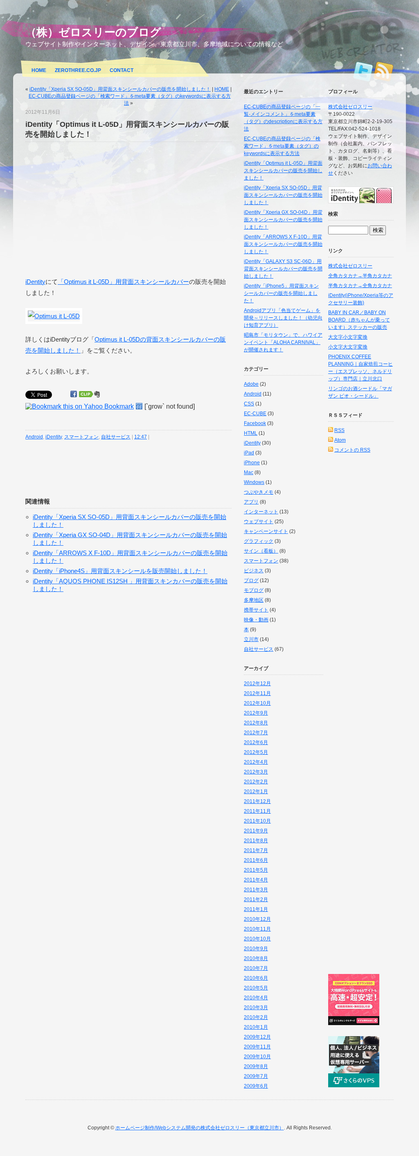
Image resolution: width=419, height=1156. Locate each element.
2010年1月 (256, 1027)
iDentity (35, 281)
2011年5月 (256, 870)
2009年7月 (256, 1076)
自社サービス (116, 437)
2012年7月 (256, 732)
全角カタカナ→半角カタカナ (360, 276)
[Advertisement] (94, 209)
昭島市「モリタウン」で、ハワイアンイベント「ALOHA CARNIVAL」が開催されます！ (283, 342)
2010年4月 (256, 998)
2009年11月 (257, 1047)
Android (34, 437)
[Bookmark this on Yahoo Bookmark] (79, 406)
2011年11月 (257, 811)
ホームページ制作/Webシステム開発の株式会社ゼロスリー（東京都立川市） (199, 1128)
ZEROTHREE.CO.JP (78, 70)
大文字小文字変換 (347, 337)
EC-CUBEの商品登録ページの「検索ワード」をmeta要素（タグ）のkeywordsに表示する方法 (282, 146)
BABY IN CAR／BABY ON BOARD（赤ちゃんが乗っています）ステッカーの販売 (359, 320)
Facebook (255, 423)
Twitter (363, 69)
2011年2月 (256, 899)
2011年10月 (257, 821)
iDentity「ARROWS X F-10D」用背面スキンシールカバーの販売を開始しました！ (283, 244)
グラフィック (258, 541)
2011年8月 (256, 840)
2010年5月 (256, 988)
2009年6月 (256, 1086)
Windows (254, 482)
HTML (250, 433)
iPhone (252, 463)
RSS (383, 69)
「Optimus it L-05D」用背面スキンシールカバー (123, 281)
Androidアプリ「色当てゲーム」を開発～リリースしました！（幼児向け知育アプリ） (283, 318)
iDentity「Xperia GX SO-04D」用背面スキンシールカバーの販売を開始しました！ (283, 219)
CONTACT (121, 70)
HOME (39, 70)
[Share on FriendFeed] (139, 406)
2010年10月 (257, 939)
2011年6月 (256, 860)
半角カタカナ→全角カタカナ (360, 285)
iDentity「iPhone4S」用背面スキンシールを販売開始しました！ (120, 570)
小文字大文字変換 (347, 347)
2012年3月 (256, 772)
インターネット (261, 512)
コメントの (352, 450)
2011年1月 (256, 909)
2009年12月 (257, 1037)
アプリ (251, 502)
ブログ (251, 580)
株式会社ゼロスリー (350, 107)
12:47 (140, 437)
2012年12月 (257, 683)
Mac (248, 472)
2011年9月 (256, 831)
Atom (340, 440)
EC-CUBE (255, 413)
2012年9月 (256, 713)
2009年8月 (256, 1066)
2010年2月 (256, 1017)
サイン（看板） (261, 551)
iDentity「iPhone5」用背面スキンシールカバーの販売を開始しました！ (281, 293)
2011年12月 (257, 801)
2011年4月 (256, 880)
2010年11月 (257, 929)
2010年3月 (256, 1007)
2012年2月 (256, 782)
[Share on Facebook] (73, 394)
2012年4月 (256, 762)
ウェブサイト (258, 521)
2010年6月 (256, 978)
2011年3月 (256, 890)
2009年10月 (257, 1056)
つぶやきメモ (258, 492)
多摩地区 (254, 600)
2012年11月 (257, 693)
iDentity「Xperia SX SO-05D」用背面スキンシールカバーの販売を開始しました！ (120, 89)
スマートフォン (81, 437)
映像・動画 (256, 620)
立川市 (251, 639)
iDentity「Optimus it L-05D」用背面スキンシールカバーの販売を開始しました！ (283, 170)
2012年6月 (256, 742)
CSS (249, 404)
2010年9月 (256, 948)
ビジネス (254, 571)
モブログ (254, 590)
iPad (249, 453)
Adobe (251, 384)
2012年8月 (256, 723)
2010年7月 (256, 968)
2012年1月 (256, 791)
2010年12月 (257, 919)
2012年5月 (256, 752)
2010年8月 (256, 958)
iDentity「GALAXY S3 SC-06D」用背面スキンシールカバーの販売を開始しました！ (283, 269)
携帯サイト (256, 610)
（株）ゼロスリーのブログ (93, 32)
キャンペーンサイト (266, 531)
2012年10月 (257, 703)
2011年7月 (256, 850)
